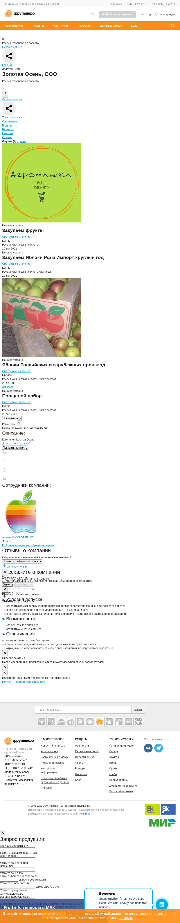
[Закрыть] (5, 572)
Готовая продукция (121, 745)
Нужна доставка (13, 893)
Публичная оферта (53, 762)
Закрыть (126, 918)
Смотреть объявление (16, 236)
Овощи (113, 751)
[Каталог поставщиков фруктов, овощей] (99, 721)
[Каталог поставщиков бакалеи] (128, 721)
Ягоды (113, 762)
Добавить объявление (123, 785)
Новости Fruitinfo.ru (53, 745)
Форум (79, 762)
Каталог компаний (87, 751)
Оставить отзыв (12, 47)
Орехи (113, 768)
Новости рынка (84, 757)
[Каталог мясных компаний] (41, 721)
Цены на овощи (111, 25)
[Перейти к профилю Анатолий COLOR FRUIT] (19, 533)
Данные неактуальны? (16, 443)
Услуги (39, 25)
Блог (78, 780)
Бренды (7, 125)
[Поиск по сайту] (172, 25)
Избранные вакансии (15, 545)
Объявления (14, 25)
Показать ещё (12, 418)
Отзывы (7, 137)
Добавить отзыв (17, 567)
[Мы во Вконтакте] (148, 748)
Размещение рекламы (54, 757)
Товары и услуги (12, 117)
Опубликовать (23, 584)
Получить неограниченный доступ (23, 681)
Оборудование (118, 780)
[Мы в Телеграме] (158, 748)
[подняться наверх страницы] (2, 690)
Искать (138, 709)
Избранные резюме (41, 545)
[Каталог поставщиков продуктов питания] (70, 721)
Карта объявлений (121, 791)
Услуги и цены (49, 751)
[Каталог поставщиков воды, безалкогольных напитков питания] (118, 721)
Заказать (7, 387)
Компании (60, 25)
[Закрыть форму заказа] (2, 833)
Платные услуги (137, 3)
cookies (44, 914)
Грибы (113, 774)
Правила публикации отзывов (22, 561)
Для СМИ (46, 787)
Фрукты (114, 757)
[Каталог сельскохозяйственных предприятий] (80, 721)
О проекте (116, 3)
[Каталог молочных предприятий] (109, 721)
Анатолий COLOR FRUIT (17, 537)
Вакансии (8, 129)
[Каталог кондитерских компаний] (90, 721)
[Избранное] (93, 14)
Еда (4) (21, 141)
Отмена (8, 584)
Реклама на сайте (163, 3)
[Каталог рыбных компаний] (61, 721)
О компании (9, 121)
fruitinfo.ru (84, 813)
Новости (85, 25)
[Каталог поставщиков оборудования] (51, 721)
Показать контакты (15, 447)
